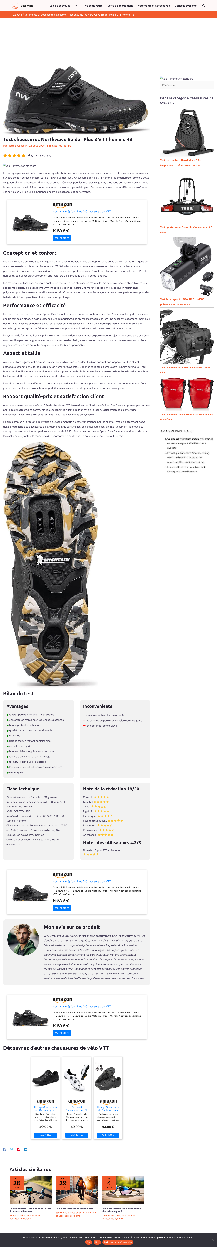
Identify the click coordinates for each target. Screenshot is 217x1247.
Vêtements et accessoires (154, 5)
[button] (203, 6)
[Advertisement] (108, 42)
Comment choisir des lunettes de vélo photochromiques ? (121, 1210)
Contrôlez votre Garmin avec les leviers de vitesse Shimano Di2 (30, 1210)
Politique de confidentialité (118, 1242)
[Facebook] (4, 1149)
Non (97, 1242)
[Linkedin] (25, 1149)
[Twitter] (11, 1149)
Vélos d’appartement (120, 5)
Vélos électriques (59, 5)
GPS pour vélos (17, 1215)
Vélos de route (93, 5)
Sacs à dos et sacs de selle (70, 1212)
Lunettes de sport (111, 1215)
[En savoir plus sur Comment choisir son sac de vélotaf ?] (77, 1189)
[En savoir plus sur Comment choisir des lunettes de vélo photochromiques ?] (123, 1189)
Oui (88, 1242)
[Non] (213, 1240)
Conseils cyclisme (186, 5)
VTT (77, 5)
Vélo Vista (27, 5)
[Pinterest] (18, 1149)
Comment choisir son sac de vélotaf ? (75, 1208)
